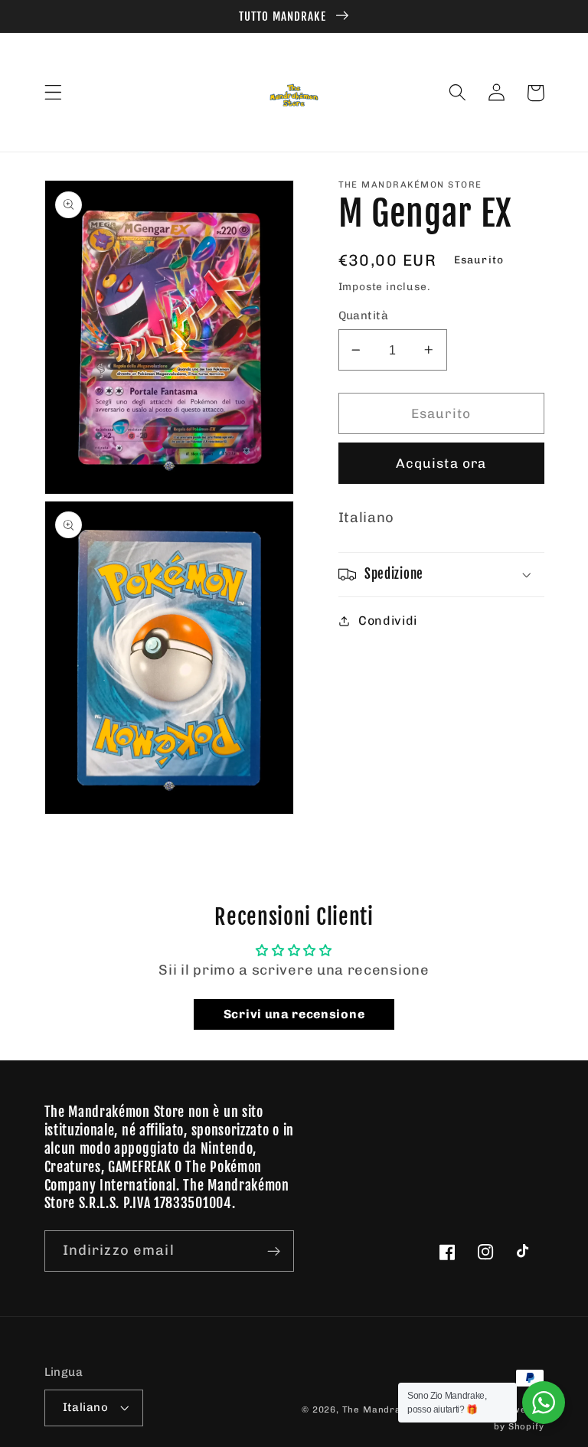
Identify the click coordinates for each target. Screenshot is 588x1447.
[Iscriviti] (273, 1251)
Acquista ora (441, 463)
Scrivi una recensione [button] (294, 1014)
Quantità (363, 315)
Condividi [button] (387, 620)
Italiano (86, 1407)
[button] (53, 93)
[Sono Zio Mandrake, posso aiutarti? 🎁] (543, 1402)
